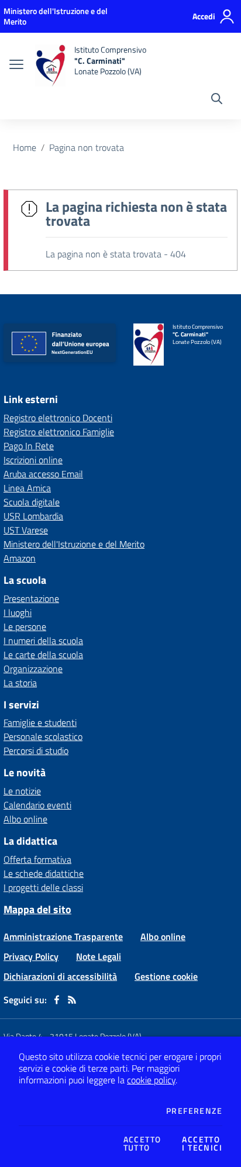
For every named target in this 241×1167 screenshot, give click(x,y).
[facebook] (56, 999)
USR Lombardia (33, 516)
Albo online (25, 819)
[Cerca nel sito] (217, 100)
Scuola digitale (32, 502)
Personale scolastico (43, 736)
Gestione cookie (166, 976)
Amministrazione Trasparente (63, 937)
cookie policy (151, 1080)
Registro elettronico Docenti (58, 418)
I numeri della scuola (43, 641)
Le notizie (22, 791)
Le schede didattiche (44, 873)
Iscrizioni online (33, 460)
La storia (20, 683)
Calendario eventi (37, 805)
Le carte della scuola (43, 655)
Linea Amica (27, 488)
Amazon (20, 558)
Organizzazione (33, 669)
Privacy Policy (31, 956)
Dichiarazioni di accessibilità (60, 976)
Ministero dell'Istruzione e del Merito (74, 544)
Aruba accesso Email (43, 474)
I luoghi (18, 612)
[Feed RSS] (72, 999)
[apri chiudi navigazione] (16, 65)
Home (24, 147)
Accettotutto (142, 1143)
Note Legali (98, 956)
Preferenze (194, 1111)
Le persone (25, 626)
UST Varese (26, 530)
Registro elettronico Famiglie (59, 432)
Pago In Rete (29, 446)
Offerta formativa (37, 859)
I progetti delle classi (43, 887)
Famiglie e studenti (40, 722)
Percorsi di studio (36, 750)
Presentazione (31, 598)
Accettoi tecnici (202, 1143)
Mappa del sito (37, 909)
